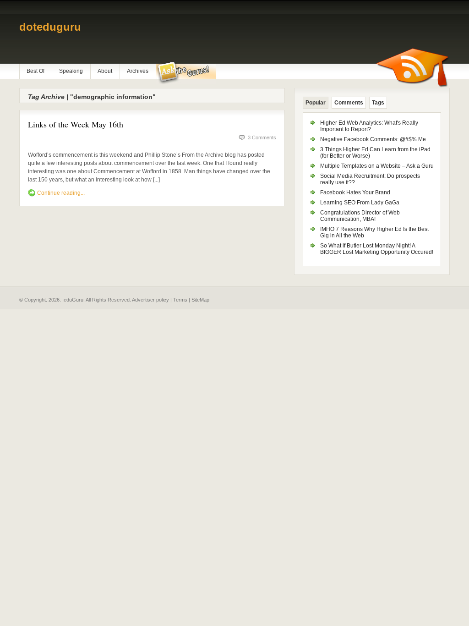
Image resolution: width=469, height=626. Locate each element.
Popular (315, 102)
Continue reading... (61, 193)
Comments (348, 102)
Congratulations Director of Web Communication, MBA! (360, 215)
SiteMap (200, 299)
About (105, 71)
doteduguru (50, 27)
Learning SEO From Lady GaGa (359, 202)
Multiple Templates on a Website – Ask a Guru (377, 166)
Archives (137, 71)
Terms (180, 299)
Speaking (71, 71)
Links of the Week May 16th (75, 124)
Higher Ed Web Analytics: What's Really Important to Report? (369, 126)
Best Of (35, 71)
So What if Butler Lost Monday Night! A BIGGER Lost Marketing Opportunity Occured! (376, 248)
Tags (378, 102)
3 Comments (262, 137)
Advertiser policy (150, 299)
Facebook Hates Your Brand (355, 192)
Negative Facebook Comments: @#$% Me (373, 139)
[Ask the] (186, 72)
